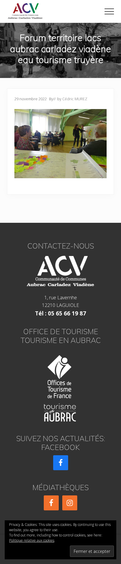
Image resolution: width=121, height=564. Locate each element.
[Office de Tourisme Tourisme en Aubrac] (60, 386)
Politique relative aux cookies (31, 540)
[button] (109, 11)
